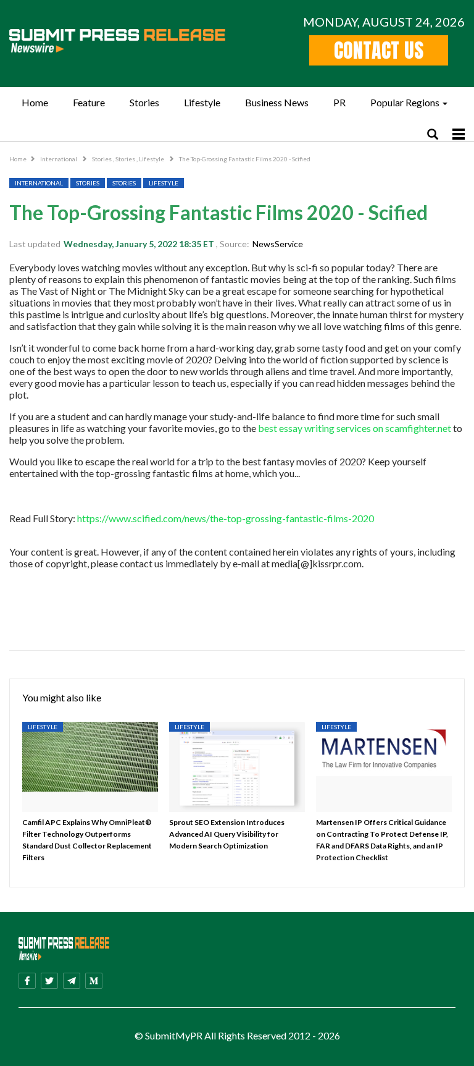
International (59, 159)
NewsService (277, 244)
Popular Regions (404, 102)
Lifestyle (202, 102)
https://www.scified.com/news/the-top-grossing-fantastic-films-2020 (225, 518)
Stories (144, 102)
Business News (277, 102)
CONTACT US (378, 50)
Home (35, 102)
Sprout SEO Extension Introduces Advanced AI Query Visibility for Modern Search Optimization (227, 834)
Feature (89, 102)
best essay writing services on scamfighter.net (354, 428)
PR (339, 102)
